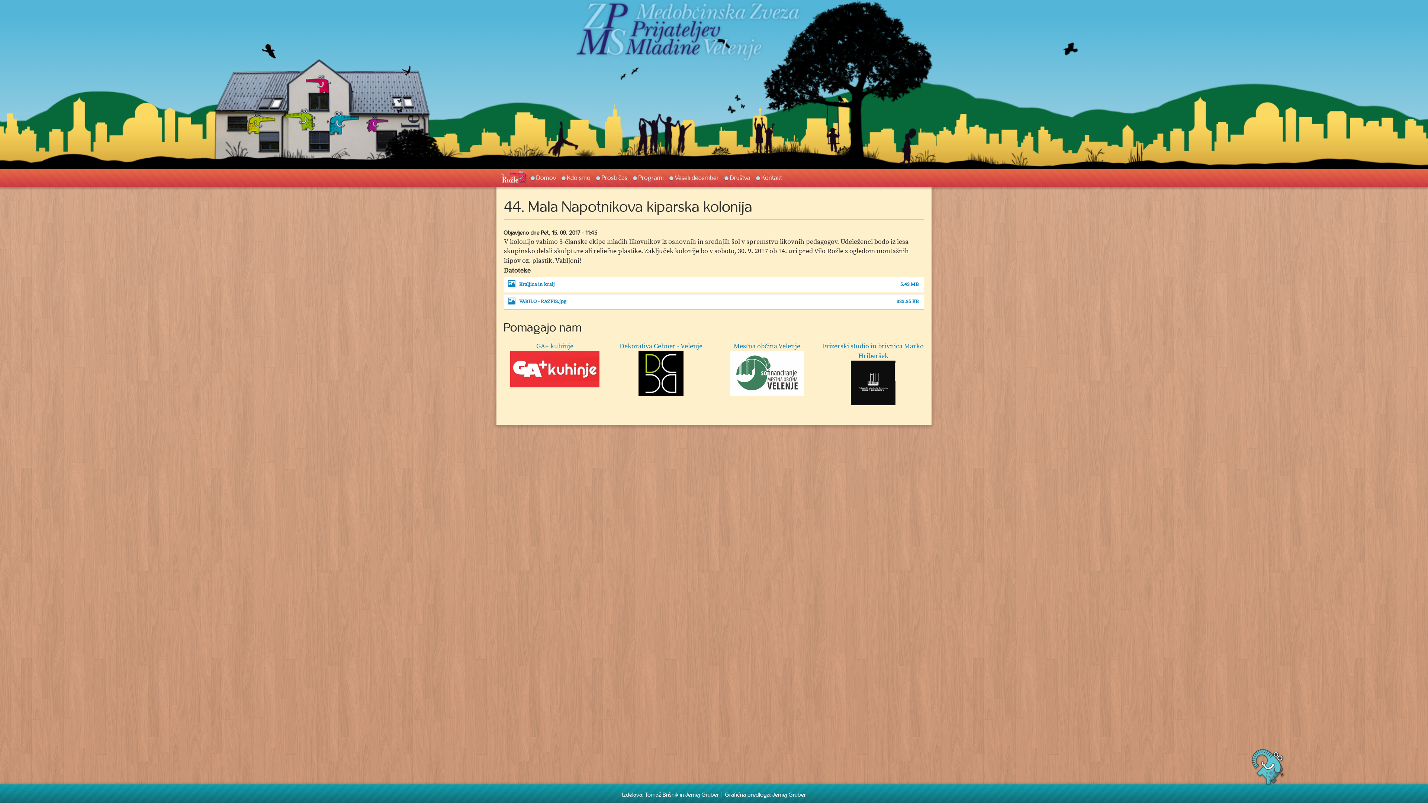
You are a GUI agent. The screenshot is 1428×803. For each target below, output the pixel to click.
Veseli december (697, 177)
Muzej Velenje (873, 346)
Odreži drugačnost (554, 346)
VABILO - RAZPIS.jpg (542, 302)
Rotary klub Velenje (661, 346)
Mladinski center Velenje (767, 346)
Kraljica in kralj (537, 284)
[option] (714, 371)
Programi (651, 177)
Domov (546, 177)
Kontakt (772, 177)
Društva (740, 177)
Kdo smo (579, 177)
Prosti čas (614, 177)
